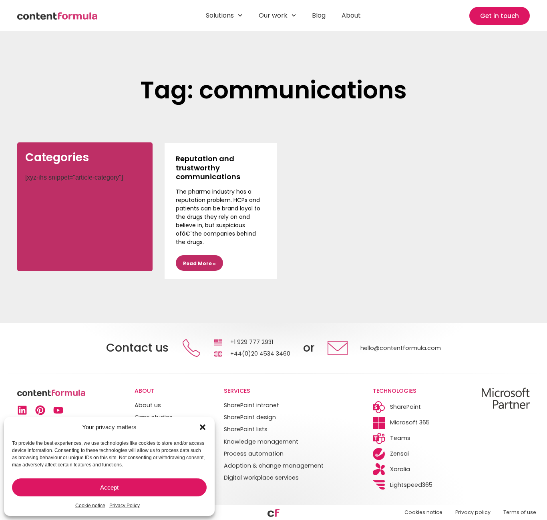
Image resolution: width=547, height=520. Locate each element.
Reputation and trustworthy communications (208, 168)
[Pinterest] (40, 410)
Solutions (220, 15)
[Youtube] (58, 410)
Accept (109, 487)
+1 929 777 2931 (251, 342)
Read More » (199, 263)
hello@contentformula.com (400, 348)
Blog (319, 15)
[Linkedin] (22, 410)
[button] (203, 427)
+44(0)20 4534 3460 (260, 354)
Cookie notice (90, 505)
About (351, 15)
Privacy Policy (124, 505)
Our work (273, 15)
